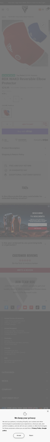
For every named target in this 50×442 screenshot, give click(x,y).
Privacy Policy (36, 428)
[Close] (48, 411)
